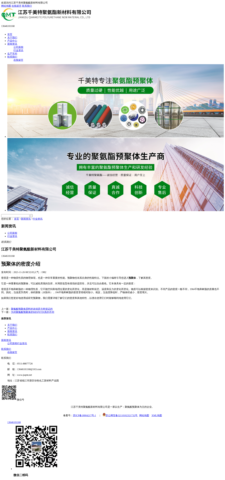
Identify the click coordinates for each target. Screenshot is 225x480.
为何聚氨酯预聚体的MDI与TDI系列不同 (32, 312)
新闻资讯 (12, 44)
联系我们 (27, 6)
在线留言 (16, 6)
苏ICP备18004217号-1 (84, 415)
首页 (9, 34)
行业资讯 (18, 50)
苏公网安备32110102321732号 (122, 415)
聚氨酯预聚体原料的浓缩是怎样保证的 (32, 309)
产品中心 (12, 40)
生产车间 (12, 53)
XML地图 (157, 415)
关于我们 (12, 37)
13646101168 (14, 422)
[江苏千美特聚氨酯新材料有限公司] (46, 20)
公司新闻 (18, 47)
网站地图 (6, 6)
